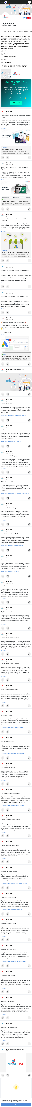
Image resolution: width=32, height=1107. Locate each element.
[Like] (16, 158)
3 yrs (7, 401)
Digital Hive (9, 111)
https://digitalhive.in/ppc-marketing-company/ (12, 805)
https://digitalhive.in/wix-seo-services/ (11, 441)
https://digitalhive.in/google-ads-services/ (11, 909)
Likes (14, 31)
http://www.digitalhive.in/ (10, 56)
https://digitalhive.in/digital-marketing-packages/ (13, 415)
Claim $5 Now (16, 102)
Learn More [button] (17, 1101)
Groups (9, 31)
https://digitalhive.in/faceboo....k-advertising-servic (14, 961)
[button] (29, 2)
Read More (4, 128)
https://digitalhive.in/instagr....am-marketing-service (14, 883)
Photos (26, 31)
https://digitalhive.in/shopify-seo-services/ (12, 727)
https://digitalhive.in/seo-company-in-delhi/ (12, 545)
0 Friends (6, 51)
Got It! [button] (16, 1104)
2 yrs (7, 112)
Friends (19, 31)
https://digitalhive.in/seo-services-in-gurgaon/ (12, 753)
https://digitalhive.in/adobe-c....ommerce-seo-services (15, 493)
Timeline (4, 31)
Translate (11, 112)
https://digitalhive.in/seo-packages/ (10, 571)
